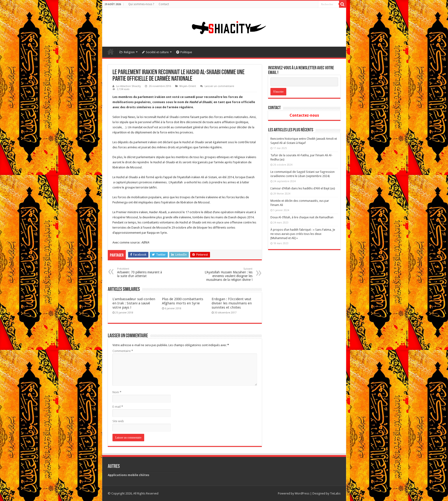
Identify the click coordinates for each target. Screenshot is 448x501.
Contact (164, 4)
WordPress (302, 493)
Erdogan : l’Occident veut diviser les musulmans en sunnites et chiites (232, 303)
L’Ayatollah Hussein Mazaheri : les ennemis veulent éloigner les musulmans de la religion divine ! (228, 274)
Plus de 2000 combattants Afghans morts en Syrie (182, 301)
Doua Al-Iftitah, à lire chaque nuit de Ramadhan (301, 217)
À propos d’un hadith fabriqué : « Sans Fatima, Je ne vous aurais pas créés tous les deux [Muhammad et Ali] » (302, 234)
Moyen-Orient (187, 86)
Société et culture (157, 52)
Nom (116, 392)
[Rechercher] (342, 4)
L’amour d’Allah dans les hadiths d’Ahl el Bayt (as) (302, 188)
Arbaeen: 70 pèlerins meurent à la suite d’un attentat (139, 272)
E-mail (117, 406)
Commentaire (122, 351)
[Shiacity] (224, 26)
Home (111, 51)
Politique (186, 52)
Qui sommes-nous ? (141, 4)
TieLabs (335, 493)
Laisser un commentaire (219, 86)
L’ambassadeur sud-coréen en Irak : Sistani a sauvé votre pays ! (133, 303)
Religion (129, 52)
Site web (118, 421)
